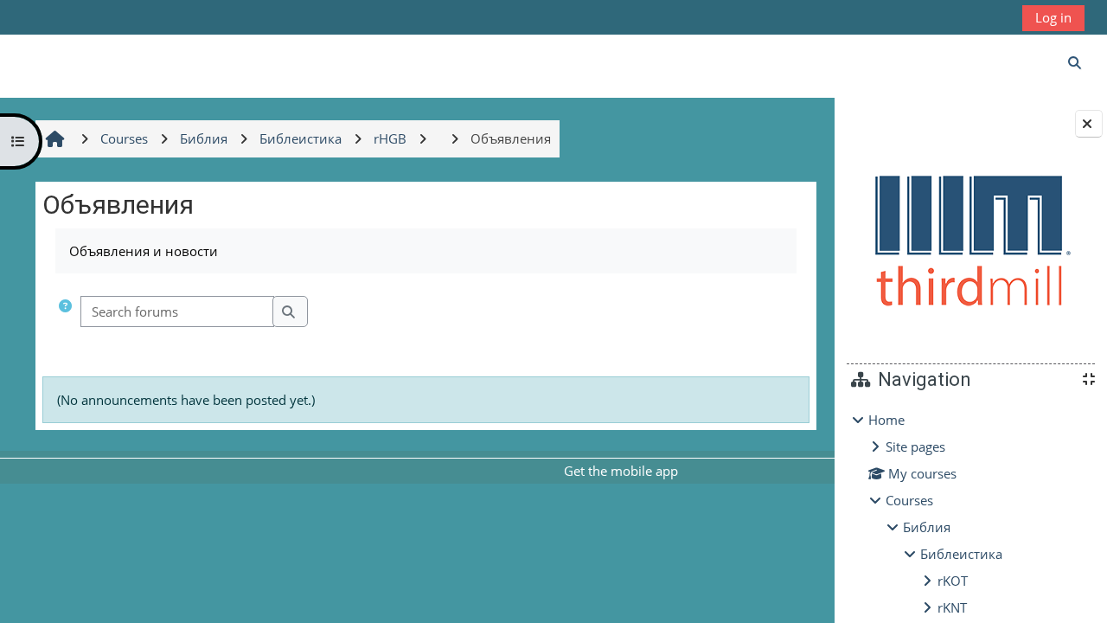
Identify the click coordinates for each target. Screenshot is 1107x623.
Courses (909, 500)
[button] (65, 312)
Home (886, 419)
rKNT (952, 607)
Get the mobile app (621, 470)
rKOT (952, 580)
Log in (1053, 17)
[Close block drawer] (1089, 124)
